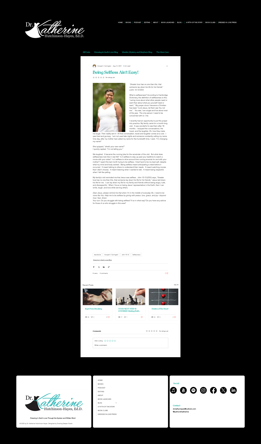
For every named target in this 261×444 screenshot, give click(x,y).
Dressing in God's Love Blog (106, 52)
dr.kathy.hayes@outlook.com (184, 409)
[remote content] (130, 228)
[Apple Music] (173, 390)
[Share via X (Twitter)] (99, 267)
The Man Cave (162, 52)
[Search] (227, 23)
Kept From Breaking (93, 309)
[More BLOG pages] (182, 22)
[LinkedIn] (233, 390)
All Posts (86, 52)
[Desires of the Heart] (163, 297)
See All (176, 285)
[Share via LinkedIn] (104, 267)
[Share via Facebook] (94, 267)
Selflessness (136, 255)
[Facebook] (213, 390)
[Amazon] (183, 390)
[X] (223, 390)
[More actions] (167, 66)
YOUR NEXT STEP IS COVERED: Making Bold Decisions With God (128, 310)
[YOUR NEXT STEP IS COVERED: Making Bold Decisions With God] (130, 297)
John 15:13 (125, 255)
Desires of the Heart (159, 309)
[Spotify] (193, 390)
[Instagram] (203, 390)
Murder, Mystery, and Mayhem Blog (137, 52)
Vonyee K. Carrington (111, 255)
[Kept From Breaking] (97, 297)
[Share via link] (109, 267)
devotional (97, 255)
